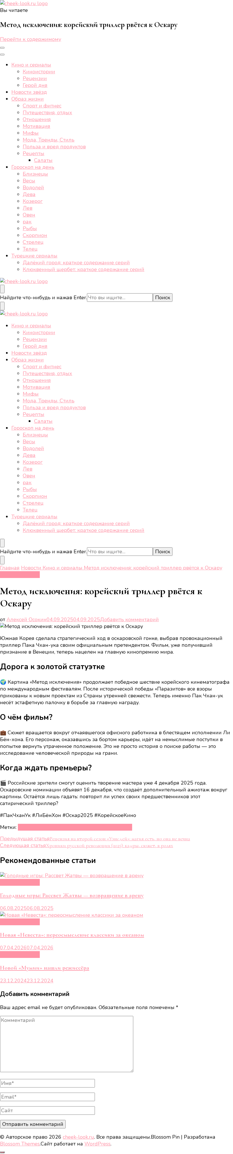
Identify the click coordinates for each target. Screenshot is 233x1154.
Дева (29, 194)
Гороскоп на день (32, 167)
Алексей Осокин (27, 619)
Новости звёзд (29, 92)
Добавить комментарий (129, 619)
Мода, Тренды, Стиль (48, 139)
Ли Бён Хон (72, 827)
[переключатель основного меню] (2, 48)
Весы (29, 180)
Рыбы (30, 228)
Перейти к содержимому (30, 39)
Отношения (37, 119)
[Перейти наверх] (2, 1152)
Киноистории (39, 71)
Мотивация (36, 126)
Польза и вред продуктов (54, 146)
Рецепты (33, 153)
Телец (30, 249)
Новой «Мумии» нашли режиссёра (44, 967)
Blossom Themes (20, 1143)
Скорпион (35, 235)
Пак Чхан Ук (116, 827)
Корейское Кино (38, 827)
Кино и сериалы (31, 64)
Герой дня (35, 85)
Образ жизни (27, 98)
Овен (29, 214)
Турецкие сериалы (34, 255)
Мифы (31, 133)
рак (27, 221)
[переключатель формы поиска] (2, 289)
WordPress (97, 1143)
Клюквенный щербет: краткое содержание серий (83, 269)
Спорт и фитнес (42, 105)
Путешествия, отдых (47, 112)
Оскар (94, 827)
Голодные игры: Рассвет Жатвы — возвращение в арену (71, 895)
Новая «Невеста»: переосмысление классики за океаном (72, 934)
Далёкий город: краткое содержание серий (76, 262)
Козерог (33, 201)
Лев (27, 208)
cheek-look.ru (78, 1137)
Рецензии (35, 78)
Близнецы (35, 173)
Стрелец (33, 242)
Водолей (33, 187)
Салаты (43, 160)
